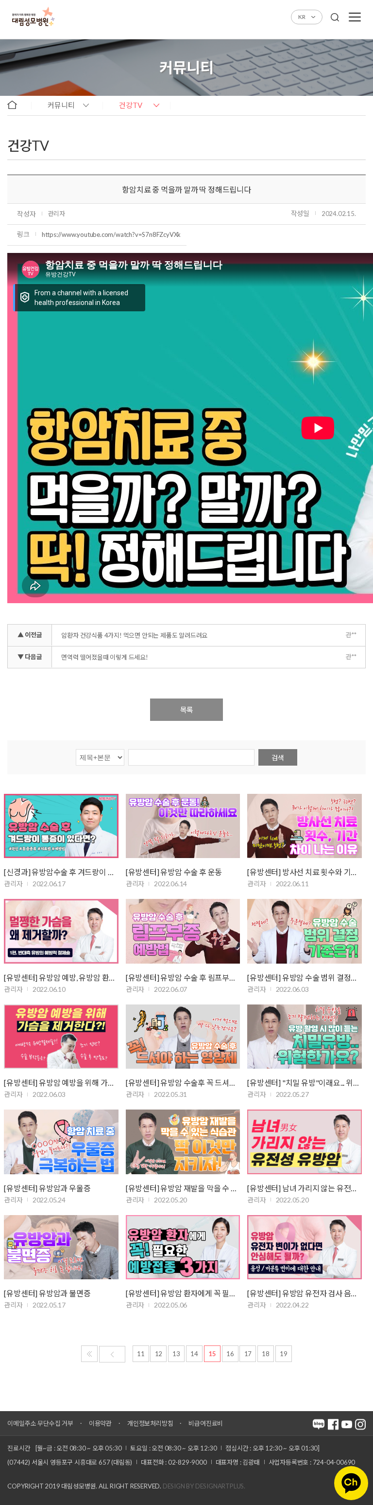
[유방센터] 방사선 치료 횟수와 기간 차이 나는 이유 (304, 872)
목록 (186, 709)
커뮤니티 (61, 105)
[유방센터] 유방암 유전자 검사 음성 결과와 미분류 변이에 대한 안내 (304, 1293)
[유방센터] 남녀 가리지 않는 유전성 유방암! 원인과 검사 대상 (304, 1188)
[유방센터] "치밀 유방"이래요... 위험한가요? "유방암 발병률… (304, 1082)
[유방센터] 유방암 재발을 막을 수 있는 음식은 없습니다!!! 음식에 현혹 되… (183, 1188)
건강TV (130, 105)
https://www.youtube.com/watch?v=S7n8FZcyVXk (111, 234)
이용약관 (100, 1423)
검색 (277, 757)
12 (159, 1354)
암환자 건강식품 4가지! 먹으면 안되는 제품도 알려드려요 (134, 635)
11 (141, 1354)
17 (248, 1354)
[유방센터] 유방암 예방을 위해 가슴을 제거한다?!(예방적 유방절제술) (61, 1082)
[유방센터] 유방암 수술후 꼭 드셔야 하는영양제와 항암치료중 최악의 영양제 (183, 1082)
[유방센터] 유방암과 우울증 (47, 1188)
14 (194, 1354)
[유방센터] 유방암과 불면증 (47, 1293)
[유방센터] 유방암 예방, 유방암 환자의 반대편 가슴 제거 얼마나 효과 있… (61, 977)
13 (176, 1354)
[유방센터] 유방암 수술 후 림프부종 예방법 (183, 977)
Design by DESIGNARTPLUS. (204, 1486)
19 (284, 1354)
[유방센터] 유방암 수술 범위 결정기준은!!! (304, 977)
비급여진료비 (205, 1423)
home (16, 104)
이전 (112, 1354)
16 (230, 1354)
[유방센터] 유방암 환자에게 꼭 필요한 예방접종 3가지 (183, 1293)
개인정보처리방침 (150, 1423)
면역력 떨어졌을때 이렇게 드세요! (104, 657)
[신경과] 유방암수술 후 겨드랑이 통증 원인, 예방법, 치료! (61, 872)
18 (266, 1354)
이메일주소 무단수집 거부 (40, 1423)
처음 (89, 1353)
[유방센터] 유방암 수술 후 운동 (174, 872)
